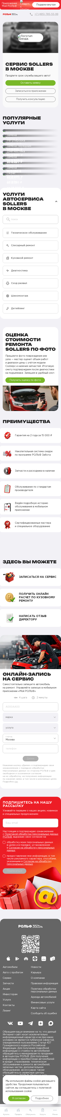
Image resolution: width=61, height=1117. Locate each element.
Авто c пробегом (13, 973)
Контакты (9, 1005)
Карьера (36, 973)
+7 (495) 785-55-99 (46, 14)
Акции (6, 989)
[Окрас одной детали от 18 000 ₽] (30, 168)
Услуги (7, 1000)
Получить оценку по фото (25, 380)
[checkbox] (30, 846)
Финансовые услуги (42, 1003)
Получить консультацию (30, 99)
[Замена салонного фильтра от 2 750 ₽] (30, 163)
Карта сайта (38, 1008)
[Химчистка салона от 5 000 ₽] (30, 174)
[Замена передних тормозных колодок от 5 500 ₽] (30, 141)
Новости (36, 967)
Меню (55, 1114)
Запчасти (8, 984)
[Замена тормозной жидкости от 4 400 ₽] (30, 157)
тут (16, 782)
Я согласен (18, 1098)
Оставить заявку (30, 83)
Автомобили (10, 967)
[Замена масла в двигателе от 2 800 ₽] (30, 130)
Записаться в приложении (30, 91)
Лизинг (7, 1011)
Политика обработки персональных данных (44, 990)
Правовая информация (44, 984)
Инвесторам (10, 994)
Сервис (7, 978)
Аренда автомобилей (43, 997)
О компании (38, 978)
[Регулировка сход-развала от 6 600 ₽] (30, 136)
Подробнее (42, 1098)
